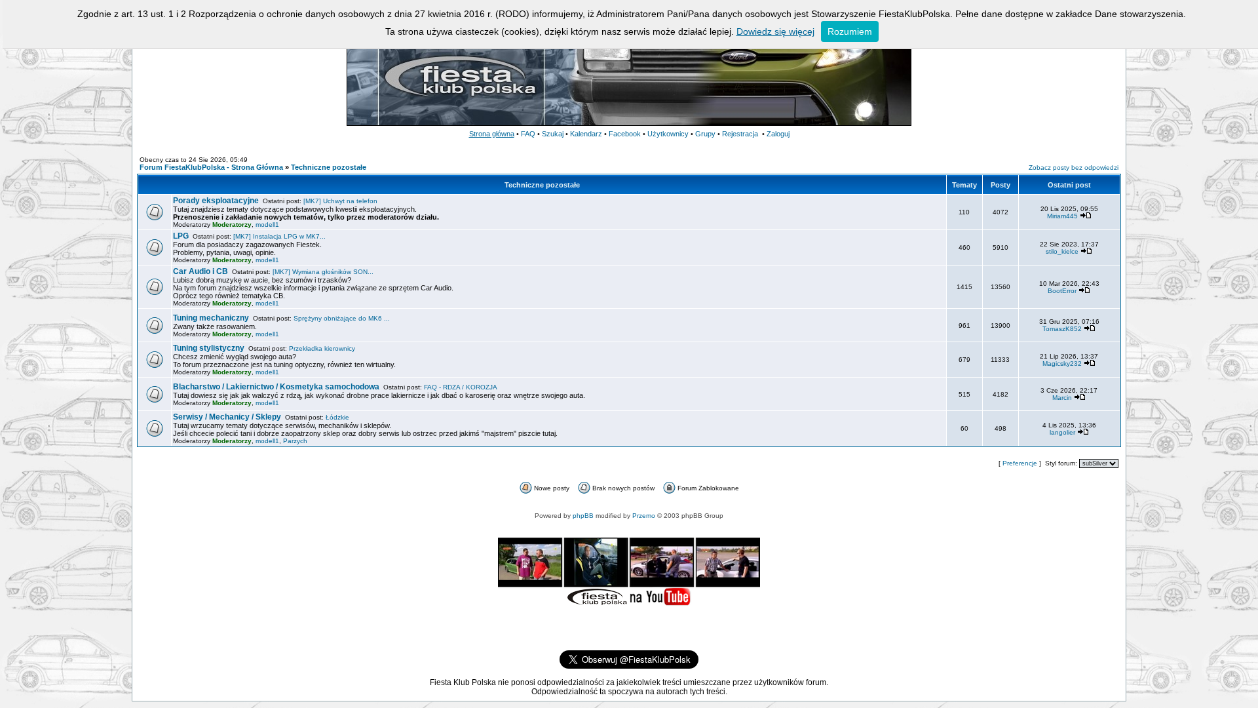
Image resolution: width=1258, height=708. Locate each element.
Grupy (705, 134)
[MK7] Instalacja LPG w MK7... (279, 236)
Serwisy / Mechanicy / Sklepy (227, 417)
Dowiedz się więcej (775, 31)
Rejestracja (740, 134)
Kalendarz (586, 134)
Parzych (295, 440)
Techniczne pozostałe (328, 167)
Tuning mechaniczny (211, 318)
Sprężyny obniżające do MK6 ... (342, 318)
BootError (1062, 290)
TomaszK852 (1062, 328)
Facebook (625, 134)
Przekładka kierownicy (322, 348)
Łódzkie (337, 417)
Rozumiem (850, 31)
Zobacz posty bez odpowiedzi (1073, 167)
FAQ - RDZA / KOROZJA (460, 387)
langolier (1062, 432)
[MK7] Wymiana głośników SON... (323, 271)
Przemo (643, 515)
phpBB (583, 515)
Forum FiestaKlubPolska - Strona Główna (211, 167)
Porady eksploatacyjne (216, 200)
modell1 (267, 224)
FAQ (528, 134)
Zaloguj (778, 134)
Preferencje (1019, 463)
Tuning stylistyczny (208, 348)
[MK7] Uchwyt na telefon (340, 201)
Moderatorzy (232, 224)
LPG (181, 236)
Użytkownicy (668, 134)
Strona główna (491, 134)
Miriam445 (1062, 216)
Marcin (1062, 397)
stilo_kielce (1062, 251)
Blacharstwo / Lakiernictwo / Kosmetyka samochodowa (276, 386)
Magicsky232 (1062, 363)
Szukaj (552, 134)
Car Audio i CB (200, 271)
